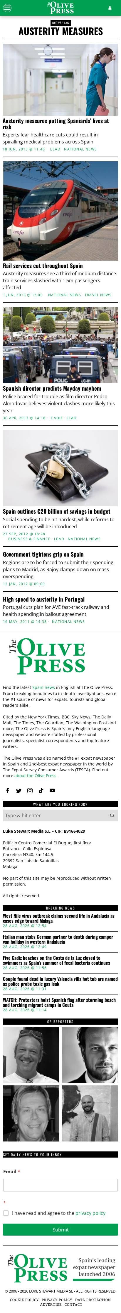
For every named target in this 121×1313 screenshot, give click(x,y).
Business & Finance (29, 539)
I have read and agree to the (58, 1213)
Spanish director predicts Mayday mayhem (52, 388)
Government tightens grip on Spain (43, 554)
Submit (61, 1229)
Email (11, 1172)
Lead (55, 149)
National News (80, 149)
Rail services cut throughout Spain (43, 265)
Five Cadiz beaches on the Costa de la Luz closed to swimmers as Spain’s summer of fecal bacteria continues (56, 960)
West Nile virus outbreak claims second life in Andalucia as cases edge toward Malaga (59, 918)
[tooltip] (7, 790)
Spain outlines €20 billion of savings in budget (56, 511)
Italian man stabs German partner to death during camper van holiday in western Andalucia (58, 939)
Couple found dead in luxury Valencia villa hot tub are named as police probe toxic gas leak (60, 981)
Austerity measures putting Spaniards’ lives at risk (56, 123)
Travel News (98, 295)
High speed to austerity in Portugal (44, 599)
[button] (112, 815)
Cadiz (57, 418)
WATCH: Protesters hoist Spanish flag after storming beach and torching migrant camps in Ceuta (59, 1002)
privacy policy (90, 1213)
